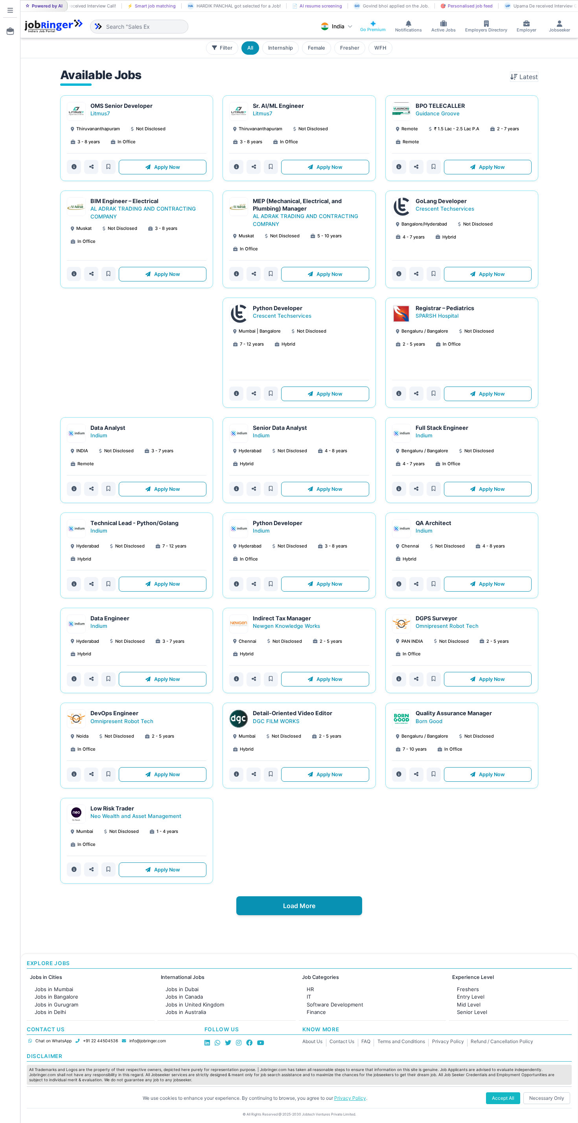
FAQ (365, 1041)
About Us (312, 1041)
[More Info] (74, 167)
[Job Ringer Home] (54, 26)
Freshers (468, 989)
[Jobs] (8, 31)
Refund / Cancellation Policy (502, 1041)
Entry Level (470, 996)
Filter (225, 48)
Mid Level (468, 1004)
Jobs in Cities (46, 977)
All (250, 48)
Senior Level (472, 1012)
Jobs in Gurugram (56, 1004)
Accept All (503, 1098)
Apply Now (166, 167)
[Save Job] (108, 167)
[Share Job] (91, 167)
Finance (316, 1012)
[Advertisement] (136, 353)
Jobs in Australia (186, 1012)
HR (310, 989)
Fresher (349, 48)
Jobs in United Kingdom (195, 1004)
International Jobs (182, 977)
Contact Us (341, 1041)
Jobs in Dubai (182, 989)
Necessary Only (546, 1098)
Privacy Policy (448, 1041)
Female (316, 48)
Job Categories (320, 977)
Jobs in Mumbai (54, 989)
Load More (299, 906)
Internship (280, 48)
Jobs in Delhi (50, 1012)
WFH (380, 48)
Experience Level (473, 977)
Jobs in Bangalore (56, 996)
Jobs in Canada (184, 996)
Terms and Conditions (401, 1041)
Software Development (335, 1004)
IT (309, 996)
